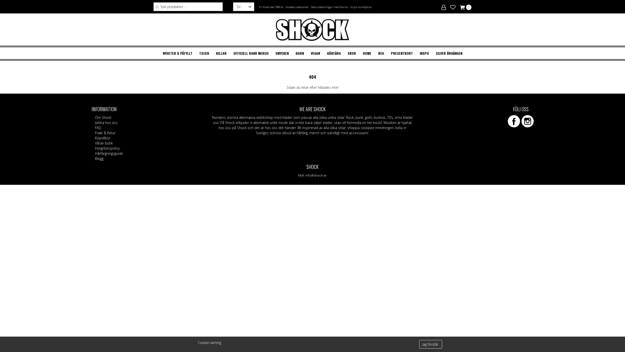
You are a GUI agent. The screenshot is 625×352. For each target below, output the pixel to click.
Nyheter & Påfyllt (177, 53)
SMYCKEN (282, 53)
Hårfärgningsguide (109, 153)
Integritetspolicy (107, 148)
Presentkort (402, 53)
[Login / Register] (443, 6)
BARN (300, 53)
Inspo (424, 53)
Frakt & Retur (105, 133)
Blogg (99, 158)
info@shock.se (316, 175)
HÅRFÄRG (334, 53)
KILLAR (221, 53)
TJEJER (204, 53)
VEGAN (315, 53)
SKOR (352, 53)
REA (381, 53)
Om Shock (103, 117)
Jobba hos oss (106, 122)
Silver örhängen (449, 53)
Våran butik (104, 143)
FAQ (98, 127)
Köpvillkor (102, 138)
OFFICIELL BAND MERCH (251, 53)
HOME (367, 53)
